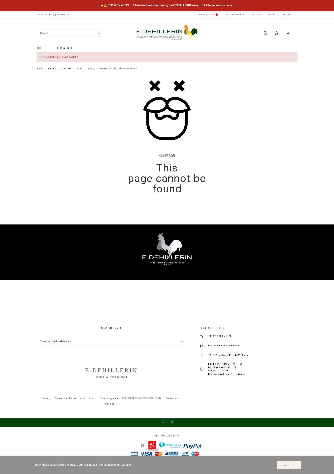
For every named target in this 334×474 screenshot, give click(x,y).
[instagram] (171, 422)
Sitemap (109, 404)
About (92, 398)
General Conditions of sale (70, 398)
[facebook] (163, 422)
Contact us (172, 398)
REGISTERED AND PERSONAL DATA (142, 398)
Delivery (46, 398)
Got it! (288, 464)
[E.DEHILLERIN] (167, 33)
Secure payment (109, 398)
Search (101, 33)
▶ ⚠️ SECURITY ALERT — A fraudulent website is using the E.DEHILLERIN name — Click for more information (167, 5)
